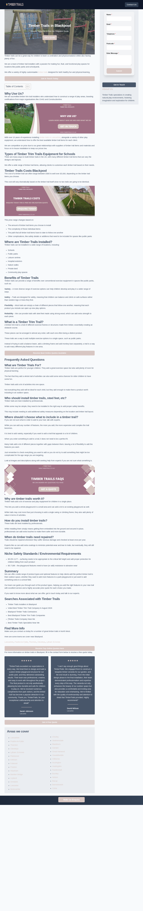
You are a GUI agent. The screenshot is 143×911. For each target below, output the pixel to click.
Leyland (13, 778)
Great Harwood (58, 752)
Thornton (32, 642)
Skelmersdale (57, 740)
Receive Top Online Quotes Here (49, 648)
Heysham (14, 771)
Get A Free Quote (49, 722)
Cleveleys (41, 642)
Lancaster (14, 785)
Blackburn (56, 744)
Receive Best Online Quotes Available (49, 353)
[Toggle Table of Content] (26, 86)
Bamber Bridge (16, 774)
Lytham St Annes (53, 642)
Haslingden (56, 766)
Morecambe (15, 789)
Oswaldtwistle (58, 755)
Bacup (54, 781)
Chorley (55, 737)
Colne (54, 788)
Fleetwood (14, 756)
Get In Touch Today (49, 79)
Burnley (55, 774)
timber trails (43, 72)
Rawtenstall (57, 770)
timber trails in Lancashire (50, 137)
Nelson (55, 777)
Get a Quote (49, 38)
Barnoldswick (57, 785)
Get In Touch (119, 85)
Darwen (55, 748)
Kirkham (13, 760)
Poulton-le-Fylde (21, 642)
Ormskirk (14, 782)
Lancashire (9, 642)
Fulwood (13, 763)
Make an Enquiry (71, 800)
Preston (13, 767)
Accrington (56, 763)
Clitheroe (56, 759)
